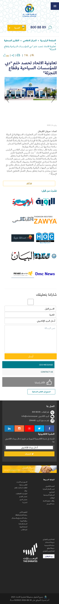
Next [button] (7, 101)
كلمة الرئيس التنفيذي (48, 539)
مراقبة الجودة (23, 521)
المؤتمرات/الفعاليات (21, 494)
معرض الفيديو (23, 496)
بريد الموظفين (49, 556)
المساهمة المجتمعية (48, 495)
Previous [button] (53, 101)
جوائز (25, 491)
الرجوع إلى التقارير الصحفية (41, 391)
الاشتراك (28, 454)
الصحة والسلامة (23, 524)
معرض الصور (23, 500)
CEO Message (46, 364)
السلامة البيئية (23, 527)
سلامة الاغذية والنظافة (21, 515)
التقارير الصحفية (11, 40)
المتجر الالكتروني (50, 486)
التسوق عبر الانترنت (21, 482)
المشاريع (51, 492)
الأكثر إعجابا (40, 382)
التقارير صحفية (23, 485)
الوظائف (52, 498)
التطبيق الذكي (23, 512)
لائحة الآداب (24, 530)
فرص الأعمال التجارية (48, 489)
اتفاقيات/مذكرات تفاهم (20, 488)
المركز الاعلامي (30, 40)
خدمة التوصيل (50, 504)
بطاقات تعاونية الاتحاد (48, 501)
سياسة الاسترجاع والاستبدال (19, 518)
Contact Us (47, 372)
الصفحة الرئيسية (48, 40)
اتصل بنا (25, 502)
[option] (31, 99)
